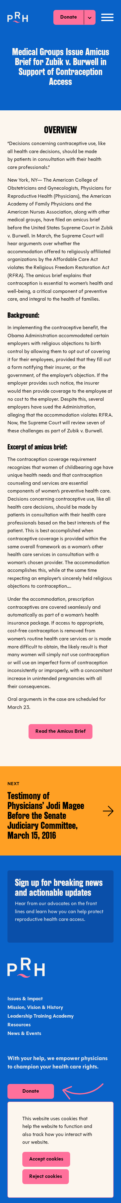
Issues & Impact (25, 999)
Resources (19, 1025)
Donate (68, 17)
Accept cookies (46, 1159)
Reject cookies (45, 1176)
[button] (107, 17)
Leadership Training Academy (40, 1016)
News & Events (24, 1033)
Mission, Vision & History (35, 1007)
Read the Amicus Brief (60, 731)
